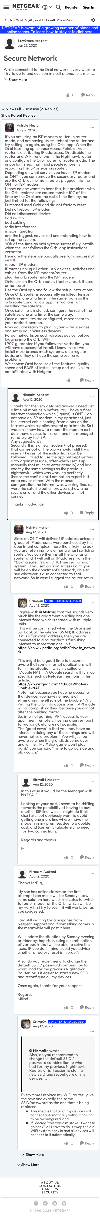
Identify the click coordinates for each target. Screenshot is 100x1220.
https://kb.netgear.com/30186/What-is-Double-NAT (53, 685)
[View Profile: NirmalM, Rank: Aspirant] (15, 397)
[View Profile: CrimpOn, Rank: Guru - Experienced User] (22, 603)
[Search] (58, 7)
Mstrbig (22, 125)
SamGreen (26, 40)
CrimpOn (36, 600)
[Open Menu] (93, 20)
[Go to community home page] (26, 7)
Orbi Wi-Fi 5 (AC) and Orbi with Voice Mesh (40, 20)
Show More (18, 79)
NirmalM (29, 394)
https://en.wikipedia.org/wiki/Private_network (56, 649)
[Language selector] (47, 7)
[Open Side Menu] (6, 7)
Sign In (88, 7)
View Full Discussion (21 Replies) (32, 109)
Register (72, 7)
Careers (50, 1189)
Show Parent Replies (18, 115)
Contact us (50, 1186)
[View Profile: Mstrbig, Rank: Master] (9, 127)
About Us (50, 1183)
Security (50, 1192)
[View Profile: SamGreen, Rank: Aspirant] (9, 43)
